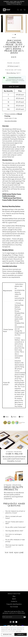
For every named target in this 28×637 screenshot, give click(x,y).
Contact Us (14, 601)
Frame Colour (13, 63)
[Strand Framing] (6, 9)
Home (13, 37)
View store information (11, 121)
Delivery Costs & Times (14, 593)
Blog (14, 596)
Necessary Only (7, 634)
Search (14, 599)
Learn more (18, 631)
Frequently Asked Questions (14, 604)
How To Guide (14, 606)
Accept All (21, 634)
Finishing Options (13, 70)
